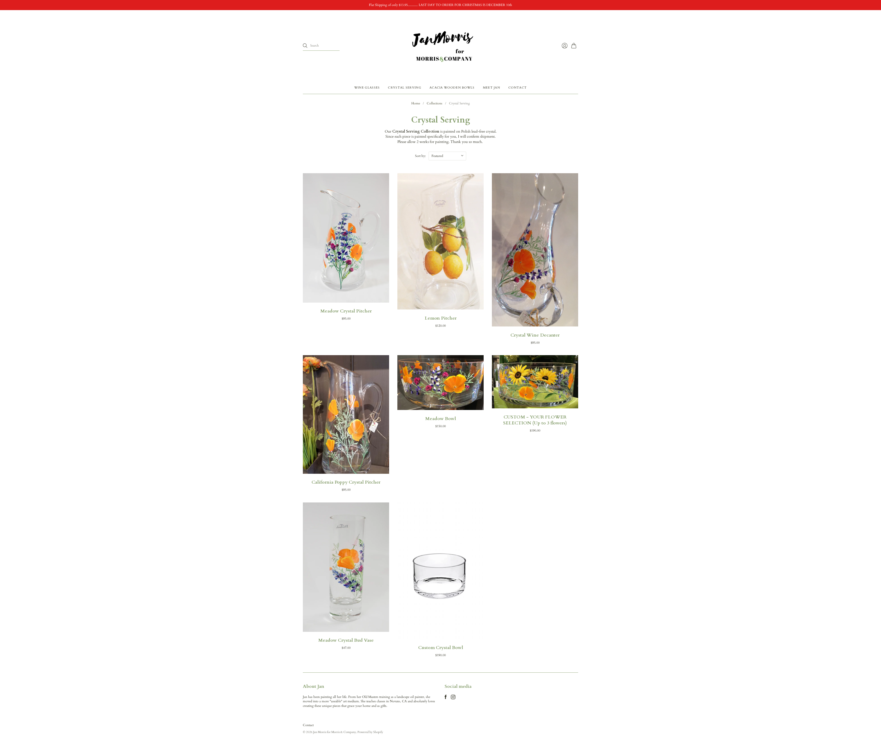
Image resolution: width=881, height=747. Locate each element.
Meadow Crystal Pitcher (346, 311)
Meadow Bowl (440, 418)
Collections (434, 103)
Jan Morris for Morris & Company (334, 732)
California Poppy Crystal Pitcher (346, 482)
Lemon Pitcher (441, 318)
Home (415, 103)
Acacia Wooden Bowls (452, 87)
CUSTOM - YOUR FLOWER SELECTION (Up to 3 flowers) (535, 420)
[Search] (305, 45)
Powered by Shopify (370, 732)
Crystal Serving (404, 87)
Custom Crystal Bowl (440, 647)
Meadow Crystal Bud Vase (346, 640)
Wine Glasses (367, 87)
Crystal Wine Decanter (535, 335)
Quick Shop (346, 297)
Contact (517, 87)
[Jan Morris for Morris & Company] (440, 45)
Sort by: (420, 156)
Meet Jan (491, 87)
